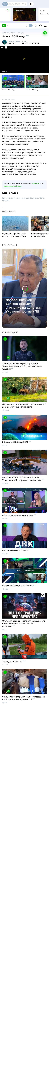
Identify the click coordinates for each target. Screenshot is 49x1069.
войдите (35, 183)
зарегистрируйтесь (12, 186)
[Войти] (40, 26)
